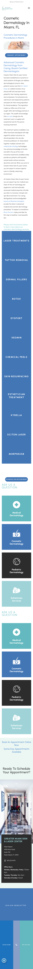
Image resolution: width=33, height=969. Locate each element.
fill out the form (9, 212)
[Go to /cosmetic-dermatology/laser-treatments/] (16, 240)
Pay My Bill (26, 945)
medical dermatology (11, 146)
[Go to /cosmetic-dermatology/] (16, 537)
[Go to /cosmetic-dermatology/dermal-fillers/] (16, 279)
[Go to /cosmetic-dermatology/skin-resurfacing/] (16, 376)
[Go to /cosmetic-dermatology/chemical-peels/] (16, 357)
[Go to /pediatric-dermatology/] (16, 565)
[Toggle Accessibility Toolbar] (4, 960)
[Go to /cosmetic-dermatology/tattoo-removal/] (16, 260)
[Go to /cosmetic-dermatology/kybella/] (16, 415)
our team (10, 116)
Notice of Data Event (16, 2)
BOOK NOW (7, 945)
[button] (16, 55)
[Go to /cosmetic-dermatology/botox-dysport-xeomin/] (16, 299)
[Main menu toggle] (29, 8)
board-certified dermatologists (14, 201)
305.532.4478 (11, 860)
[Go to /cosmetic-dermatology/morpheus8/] (16, 454)
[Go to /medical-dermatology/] (16, 508)
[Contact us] (16, 945)
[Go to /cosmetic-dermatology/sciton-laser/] (16, 434)
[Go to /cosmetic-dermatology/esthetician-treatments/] (16, 395)
